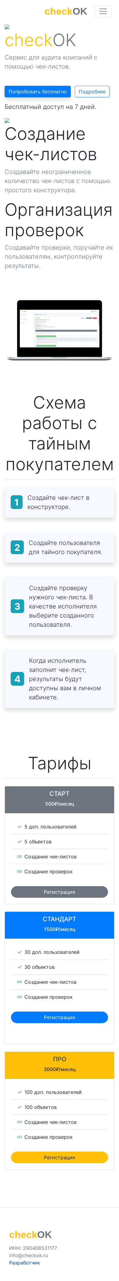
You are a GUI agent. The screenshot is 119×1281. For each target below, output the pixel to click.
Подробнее (92, 91)
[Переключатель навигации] (103, 11)
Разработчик (24, 1263)
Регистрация (59, 892)
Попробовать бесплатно (38, 91)
